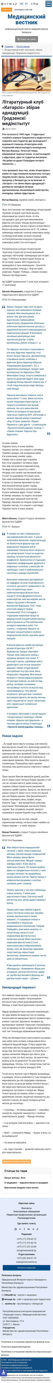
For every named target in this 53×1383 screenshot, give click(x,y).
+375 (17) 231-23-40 (26, 1246)
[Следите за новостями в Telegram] (13, 3)
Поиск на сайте (28, 39)
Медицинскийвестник (27, 19)
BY (26, 3)
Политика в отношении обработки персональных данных (26, 1353)
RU (21, 3)
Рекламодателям (26, 1218)
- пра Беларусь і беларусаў (24, 1303)
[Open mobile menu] (49, 4)
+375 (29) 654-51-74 (26, 1258)
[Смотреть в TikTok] (16, 3)
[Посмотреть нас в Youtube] (10, 3)
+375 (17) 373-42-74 (26, 1243)
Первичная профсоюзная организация (26, 1214)
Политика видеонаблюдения (15, 1346)
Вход (35, 3)
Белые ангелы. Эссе (14, 1178)
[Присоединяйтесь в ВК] (5, 3)
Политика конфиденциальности (14, 1365)
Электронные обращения (26, 1211)
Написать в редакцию (26, 1268)
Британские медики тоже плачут (21, 1187)
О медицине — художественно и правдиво (26, 1182)
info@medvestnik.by (26, 1250)
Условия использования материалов (16, 1368)
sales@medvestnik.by (26, 1262)
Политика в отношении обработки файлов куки (25, 1342)
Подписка (6, 9)
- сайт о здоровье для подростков (27, 1299)
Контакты (26, 1208)
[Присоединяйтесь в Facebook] (8, 3)
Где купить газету (26, 1223)
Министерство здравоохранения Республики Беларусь (24, 1289)
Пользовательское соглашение (14, 1362)
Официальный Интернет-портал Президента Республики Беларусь (24, 1281)
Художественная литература (16, 1161)
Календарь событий (23, 9)
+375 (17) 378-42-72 (26, 1239)
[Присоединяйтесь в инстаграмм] (2, 3)
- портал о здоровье (20, 1295)
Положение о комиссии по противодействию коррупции (24, 1370)
